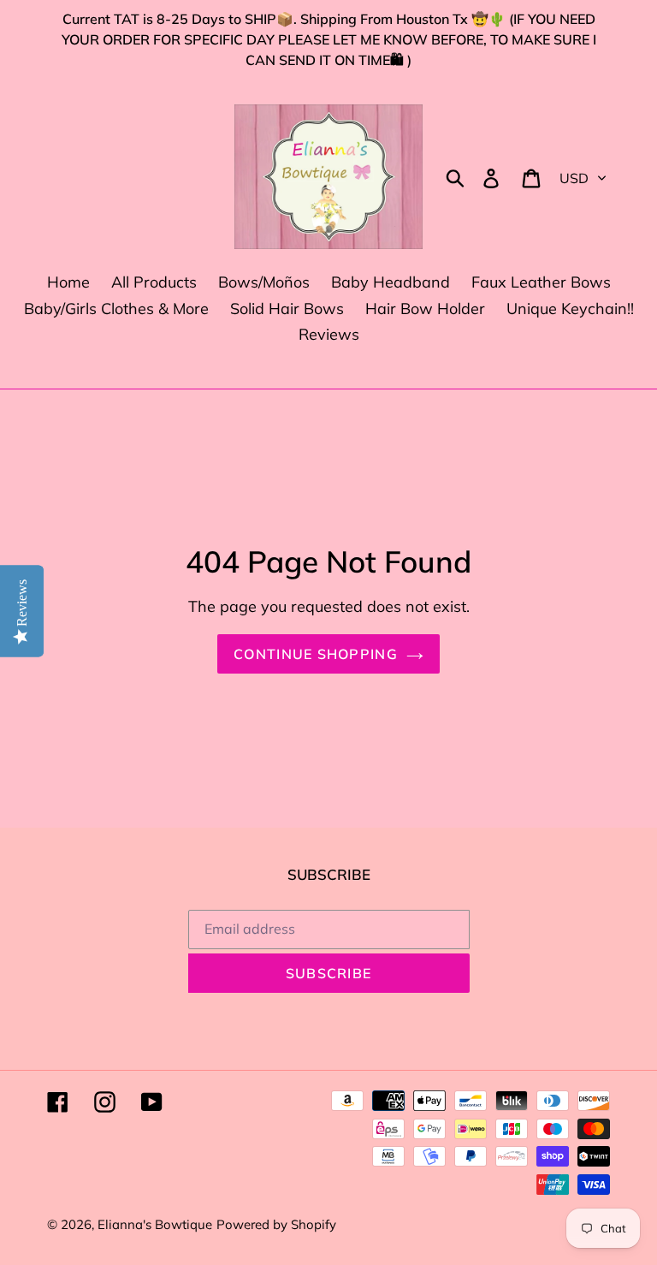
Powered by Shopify (276, 1224)
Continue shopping (316, 653)
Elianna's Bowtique (155, 1224)
